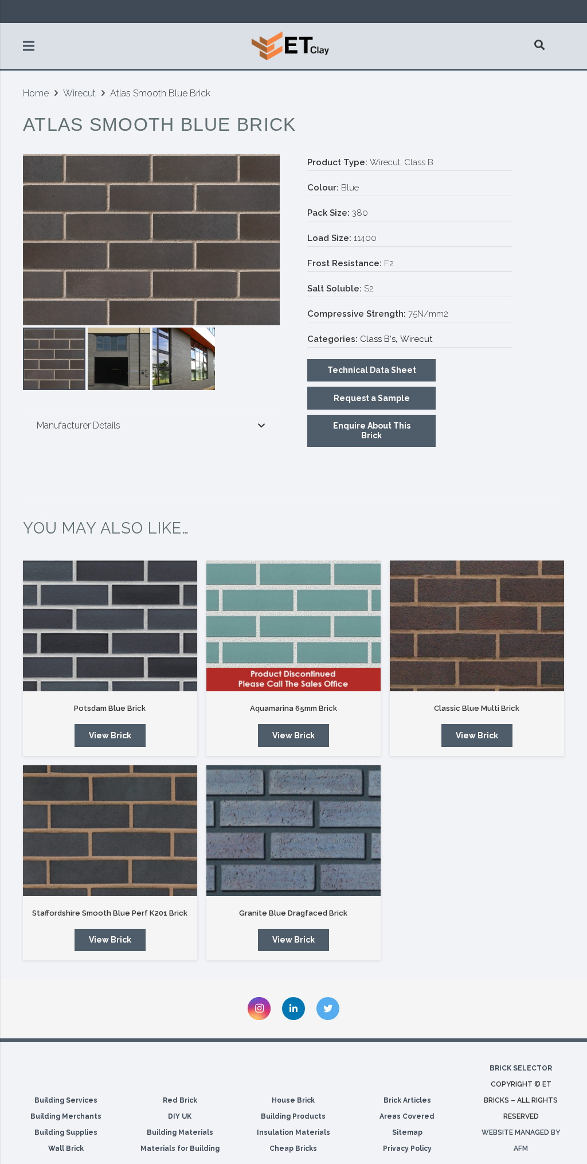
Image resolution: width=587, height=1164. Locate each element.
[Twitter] (327, 1008)
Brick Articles (407, 1100)
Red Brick (180, 1100)
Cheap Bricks (293, 1148)
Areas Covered (407, 1116)
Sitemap (407, 1132)
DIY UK (179, 1116)
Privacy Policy (407, 1148)
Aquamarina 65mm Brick (293, 708)
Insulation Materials (293, 1132)
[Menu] (28, 46)
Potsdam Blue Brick (110, 708)
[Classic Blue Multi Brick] (477, 625)
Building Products (293, 1116)
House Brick (293, 1100)
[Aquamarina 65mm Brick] (293, 625)
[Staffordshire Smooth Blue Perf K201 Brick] (110, 830)
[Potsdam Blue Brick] (110, 625)
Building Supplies (65, 1132)
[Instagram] (259, 1008)
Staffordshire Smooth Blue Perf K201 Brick (109, 913)
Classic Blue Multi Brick (476, 708)
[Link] (292, 46)
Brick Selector (521, 1068)
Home (36, 93)
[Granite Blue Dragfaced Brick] (293, 830)
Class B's (378, 339)
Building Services (65, 1100)
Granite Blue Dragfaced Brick (293, 913)
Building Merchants (65, 1116)
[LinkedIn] (293, 1008)
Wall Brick (66, 1148)
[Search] (540, 44)
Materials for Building (180, 1148)
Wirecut (79, 93)
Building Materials (180, 1132)
